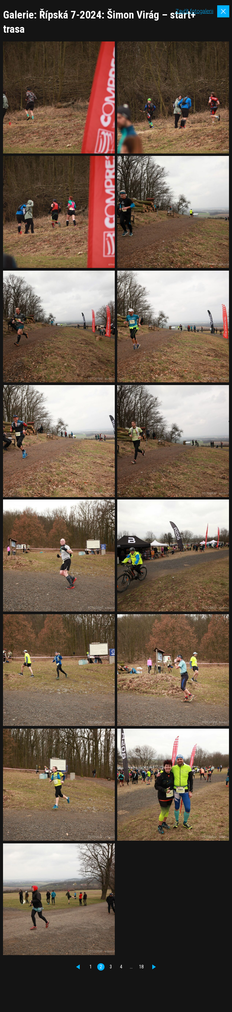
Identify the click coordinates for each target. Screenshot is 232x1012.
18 (141, 967)
